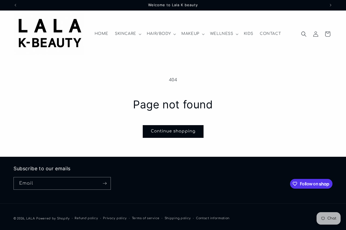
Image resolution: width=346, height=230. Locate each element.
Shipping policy (178, 218)
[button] (128, 33)
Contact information (212, 218)
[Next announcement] (331, 5)
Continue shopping (173, 131)
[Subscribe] (105, 183)
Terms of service (145, 218)
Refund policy (86, 218)
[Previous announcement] (15, 5)
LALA (30, 218)
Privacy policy (115, 218)
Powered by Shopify (53, 218)
